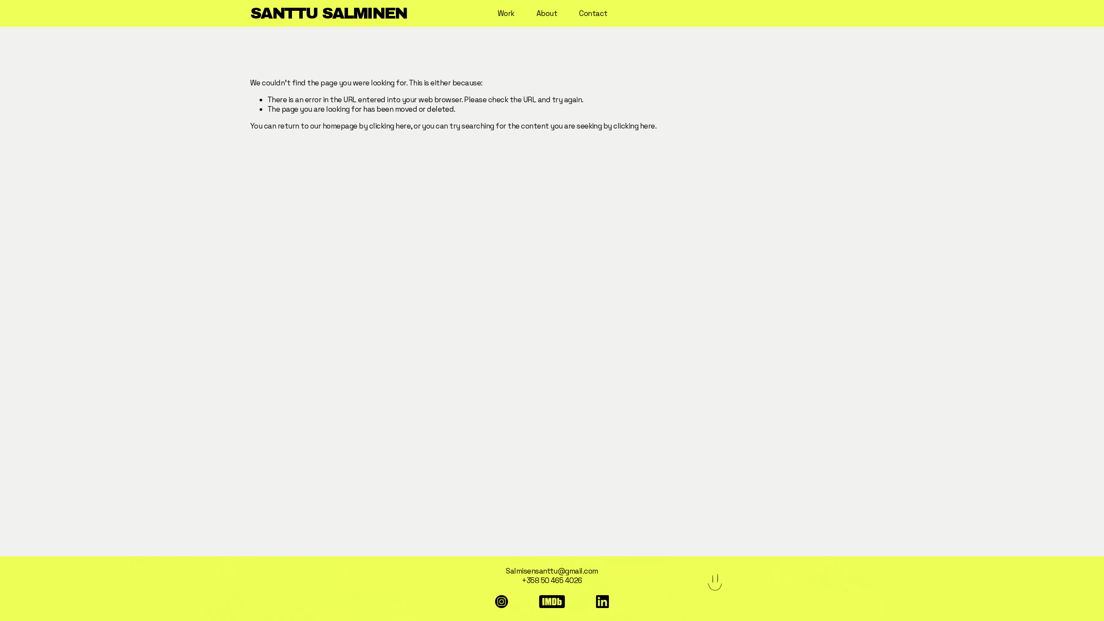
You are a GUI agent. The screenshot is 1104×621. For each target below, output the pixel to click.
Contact (593, 13)
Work (506, 13)
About (546, 13)
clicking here (390, 126)
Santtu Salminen (328, 13)
